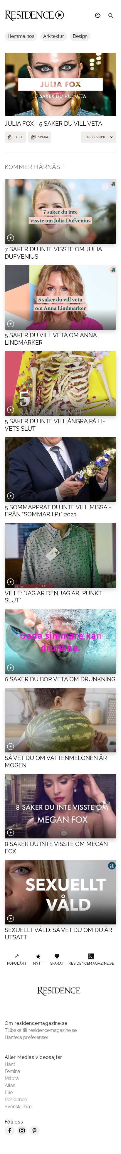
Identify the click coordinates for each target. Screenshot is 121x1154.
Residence (16, 1099)
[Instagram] (22, 1134)
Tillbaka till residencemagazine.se (41, 1030)
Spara (43, 137)
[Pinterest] (34, 1134)
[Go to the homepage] (34, 16)
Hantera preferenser (26, 1037)
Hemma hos (21, 36)
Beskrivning (96, 137)
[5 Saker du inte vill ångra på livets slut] (60, 383)
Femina (12, 1071)
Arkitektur (53, 36)
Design (80, 36)
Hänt (10, 1064)
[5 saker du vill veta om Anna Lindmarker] (60, 297)
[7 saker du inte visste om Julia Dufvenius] (60, 211)
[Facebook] (10, 1134)
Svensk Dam (18, 1106)
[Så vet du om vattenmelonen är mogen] (60, 720)
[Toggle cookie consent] (99, 16)
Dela (19, 137)
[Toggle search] (111, 16)
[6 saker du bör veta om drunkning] (60, 641)
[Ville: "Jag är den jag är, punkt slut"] (60, 555)
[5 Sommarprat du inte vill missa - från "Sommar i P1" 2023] (60, 469)
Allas (10, 1085)
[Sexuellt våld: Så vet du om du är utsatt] (60, 892)
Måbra (12, 1078)
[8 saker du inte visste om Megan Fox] (60, 806)
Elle (9, 1092)
